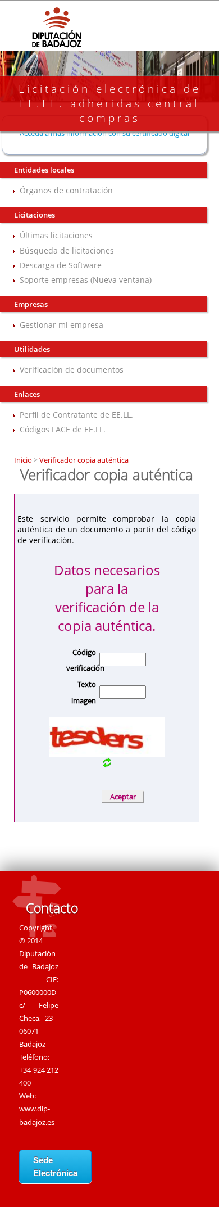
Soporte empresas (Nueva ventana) (86, 279)
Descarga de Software (61, 265)
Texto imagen (83, 692)
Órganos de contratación (66, 190)
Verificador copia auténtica (83, 460)
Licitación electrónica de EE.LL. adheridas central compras (110, 103)
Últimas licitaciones (56, 235)
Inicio (24, 460)
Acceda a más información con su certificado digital (104, 133)
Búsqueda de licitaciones (67, 250)
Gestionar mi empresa (61, 324)
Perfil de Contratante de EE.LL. (76, 414)
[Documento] (107, 765)
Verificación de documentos (72, 369)
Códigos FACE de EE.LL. (63, 429)
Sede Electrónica (55, 1166)
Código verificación (81, 660)
